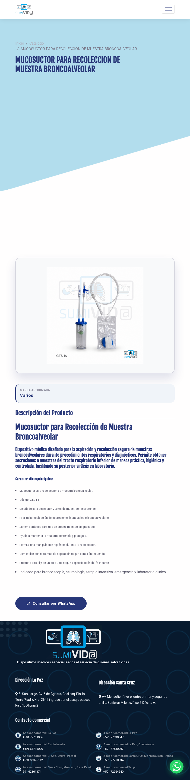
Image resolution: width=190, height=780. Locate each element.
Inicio (19, 43)
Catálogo (36, 43)
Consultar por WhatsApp (53, 603)
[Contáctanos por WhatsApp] (177, 767)
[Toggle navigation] (168, 9)
